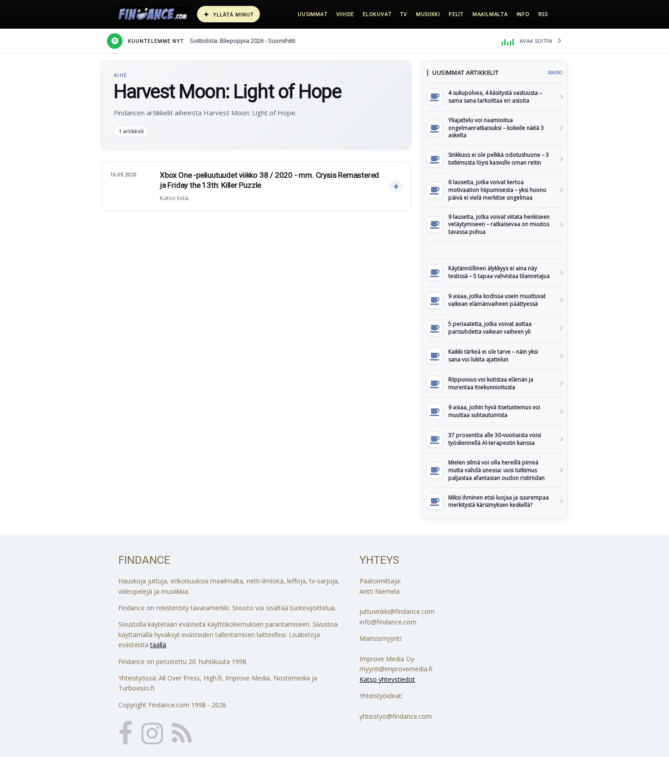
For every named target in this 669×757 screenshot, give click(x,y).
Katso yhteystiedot (387, 679)
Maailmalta (490, 13)
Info (523, 13)
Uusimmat (312, 13)
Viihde (345, 13)
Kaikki (555, 72)
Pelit (456, 13)
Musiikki (428, 13)
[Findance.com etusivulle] (153, 14)
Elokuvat (377, 13)
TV (403, 13)
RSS (543, 13)
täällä (158, 644)
